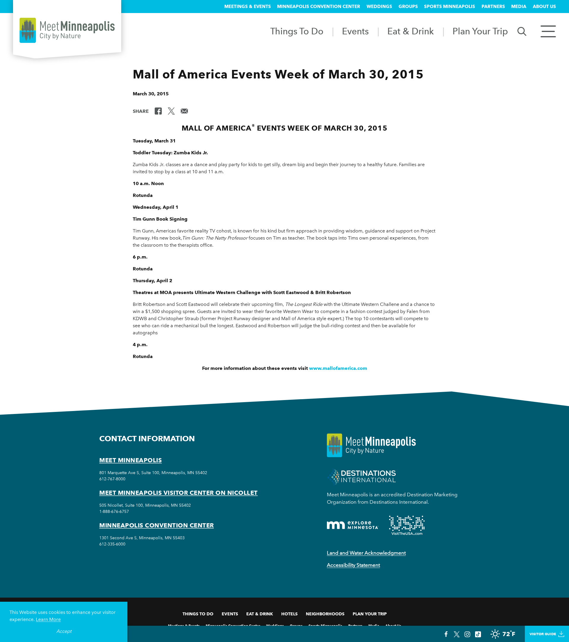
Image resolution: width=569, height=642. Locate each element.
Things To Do (296, 31)
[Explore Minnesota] (352, 525)
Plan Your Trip (480, 31)
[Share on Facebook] (158, 111)
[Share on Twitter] (171, 111)
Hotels (289, 613)
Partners (493, 6)
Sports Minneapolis (449, 6)
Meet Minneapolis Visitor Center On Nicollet (178, 492)
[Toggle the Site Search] (521, 31)
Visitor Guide (543, 634)
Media (518, 6)
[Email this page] (184, 111)
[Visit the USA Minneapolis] (407, 525)
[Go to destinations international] (361, 476)
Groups (408, 6)
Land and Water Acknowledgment (366, 553)
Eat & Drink (410, 31)
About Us (544, 6)
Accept (63, 631)
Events (355, 31)
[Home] (67, 30)
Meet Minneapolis (130, 460)
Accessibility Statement (353, 565)
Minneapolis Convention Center (318, 6)
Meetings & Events (247, 6)
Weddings (379, 6)
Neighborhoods (325, 613)
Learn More (48, 619)
